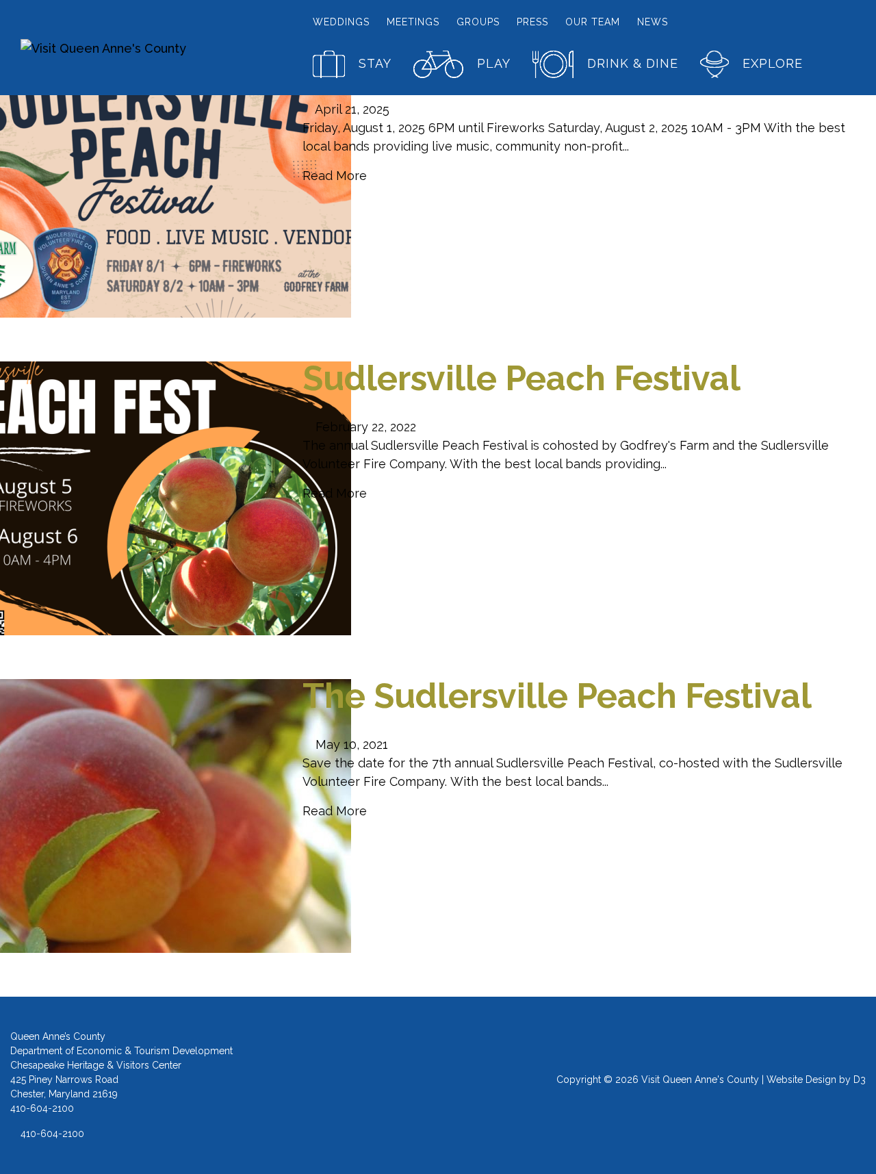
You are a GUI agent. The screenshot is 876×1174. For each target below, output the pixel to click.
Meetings (413, 21)
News (652, 21)
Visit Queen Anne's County (700, 1079)
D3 (859, 1079)
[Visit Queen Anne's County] (117, 48)
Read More (334, 175)
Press (532, 21)
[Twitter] (465, 1085)
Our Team (592, 21)
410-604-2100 (51, 1133)
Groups (478, 21)
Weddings (341, 21)
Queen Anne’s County (57, 1036)
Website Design (801, 1079)
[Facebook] (409, 1085)
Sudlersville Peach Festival (521, 378)
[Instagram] (437, 1085)
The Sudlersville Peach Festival (557, 696)
